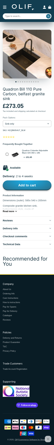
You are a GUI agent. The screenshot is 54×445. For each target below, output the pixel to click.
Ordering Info (9, 293)
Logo (23, 7)
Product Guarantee (11, 342)
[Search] (48, 16)
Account (44, 7)
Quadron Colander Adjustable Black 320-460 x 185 (35, 151)
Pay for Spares (9, 307)
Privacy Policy (9, 351)
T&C (5, 346)
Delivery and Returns (12, 338)
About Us (7, 289)
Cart (49, 7)
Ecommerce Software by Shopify (32, 439)
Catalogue (7, 315)
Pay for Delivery (10, 311)
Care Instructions (10, 298)
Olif (16, 439)
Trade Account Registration (15, 369)
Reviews (7, 320)
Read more (8, 211)
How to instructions (11, 302)
